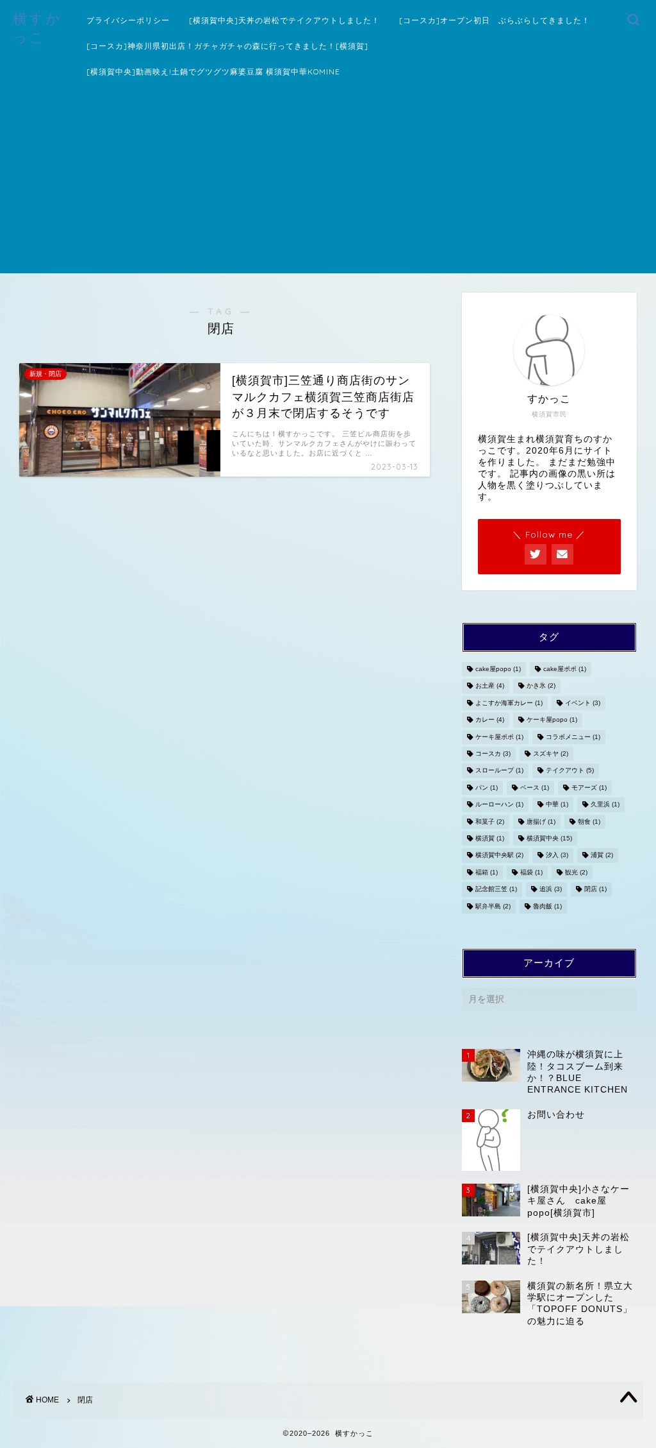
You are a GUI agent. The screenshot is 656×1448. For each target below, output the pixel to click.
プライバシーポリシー (128, 20)
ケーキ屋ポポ (499, 736)
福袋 (531, 872)
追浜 (550, 889)
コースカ (493, 753)
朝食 (589, 821)
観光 (576, 872)
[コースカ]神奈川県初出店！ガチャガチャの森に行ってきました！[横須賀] (227, 46)
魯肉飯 (547, 906)
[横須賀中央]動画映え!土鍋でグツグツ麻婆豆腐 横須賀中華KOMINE (213, 71)
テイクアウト (570, 770)
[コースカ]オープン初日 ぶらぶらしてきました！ (494, 20)
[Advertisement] (328, 183)
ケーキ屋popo (552, 720)
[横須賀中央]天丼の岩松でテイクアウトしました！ (284, 20)
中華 (557, 804)
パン (486, 787)
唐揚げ (541, 821)
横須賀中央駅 (499, 855)
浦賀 (602, 855)
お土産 (489, 686)
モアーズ (589, 787)
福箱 (486, 872)
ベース (534, 787)
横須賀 (489, 838)
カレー (489, 720)
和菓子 (489, 821)
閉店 (595, 889)
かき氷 (541, 686)
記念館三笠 (496, 889)
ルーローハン (499, 804)
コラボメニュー (573, 736)
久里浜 (605, 804)
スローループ (499, 770)
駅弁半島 (493, 906)
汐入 (557, 855)
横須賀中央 (549, 838)
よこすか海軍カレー (509, 702)
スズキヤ (550, 753)
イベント (582, 702)
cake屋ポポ (564, 668)
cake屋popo (498, 668)
